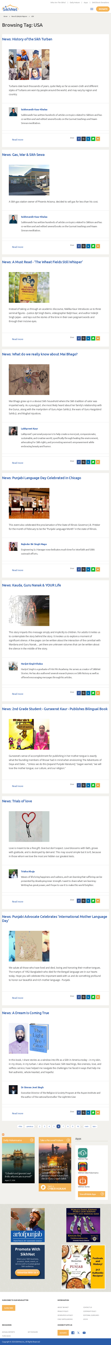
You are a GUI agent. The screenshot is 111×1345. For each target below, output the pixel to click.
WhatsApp (93, 139)
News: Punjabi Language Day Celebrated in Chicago (41, 477)
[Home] (10, 8)
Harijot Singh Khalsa (32, 663)
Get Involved (33, 1332)
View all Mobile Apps (88, 1194)
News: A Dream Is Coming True (25, 1012)
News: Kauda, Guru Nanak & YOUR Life (31, 585)
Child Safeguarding (65, 1319)
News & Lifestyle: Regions (19, 16)
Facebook (79, 139)
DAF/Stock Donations (100, 2)
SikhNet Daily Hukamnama (88, 1172)
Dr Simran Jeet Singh (32, 1087)
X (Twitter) (83, 139)
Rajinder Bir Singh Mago (34, 544)
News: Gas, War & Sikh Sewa (23, 154)
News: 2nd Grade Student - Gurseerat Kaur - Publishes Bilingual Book (54, 708)
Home (5, 16)
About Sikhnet (63, 1307)
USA (32, 16)
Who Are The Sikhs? (58, 2)
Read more (17, 139)
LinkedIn (88, 139)
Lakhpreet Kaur (29, 428)
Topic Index (6, 1336)
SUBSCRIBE (8, 1308)
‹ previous (29, 1126)
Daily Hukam (75, 2)
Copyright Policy (89, 1311)
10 (78, 1126)
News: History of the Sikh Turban (27, 39)
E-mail (98, 139)
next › (87, 1126)
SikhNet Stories (84, 1186)
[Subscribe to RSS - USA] (3, 1134)
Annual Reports (8, 1332)
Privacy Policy (63, 1311)
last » (94, 1126)
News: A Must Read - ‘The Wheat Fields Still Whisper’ (43, 262)
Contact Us (87, 1307)
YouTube (84, 1333)
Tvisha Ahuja (28, 871)
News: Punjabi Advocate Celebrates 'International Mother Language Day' (54, 918)
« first (20, 1126)
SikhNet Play (83, 1158)
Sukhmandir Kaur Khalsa (34, 109)
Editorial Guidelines (91, 1315)
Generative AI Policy (65, 1315)
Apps (86, 2)
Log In (85, 1319)
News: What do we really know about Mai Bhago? (40, 354)
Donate (103, 9)
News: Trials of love (17, 801)
